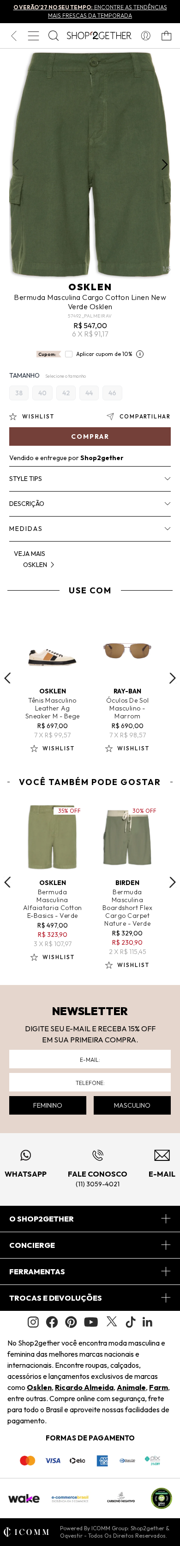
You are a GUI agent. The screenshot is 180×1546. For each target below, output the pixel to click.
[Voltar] (14, 36)
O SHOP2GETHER (41, 1218)
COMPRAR (90, 436)
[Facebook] (52, 1322)
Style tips (25, 478)
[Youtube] (91, 1322)
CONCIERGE (32, 1245)
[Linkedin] (148, 1322)
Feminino (47, 1105)
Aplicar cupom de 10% (104, 353)
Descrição (26, 503)
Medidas (26, 528)
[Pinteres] (71, 1322)
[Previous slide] (7, 678)
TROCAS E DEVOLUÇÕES (55, 1298)
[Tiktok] (131, 1322)
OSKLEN (90, 287)
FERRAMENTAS (37, 1271)
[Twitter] (112, 1322)
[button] (164, 165)
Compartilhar (145, 416)
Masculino (132, 1105)
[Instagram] (33, 1322)
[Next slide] (172, 678)
